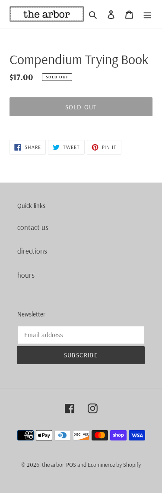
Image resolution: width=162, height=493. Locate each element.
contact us (32, 227)
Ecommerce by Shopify (114, 464)
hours (26, 274)
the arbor (53, 464)
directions (32, 250)
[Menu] (147, 14)
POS (71, 464)
